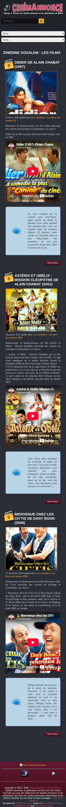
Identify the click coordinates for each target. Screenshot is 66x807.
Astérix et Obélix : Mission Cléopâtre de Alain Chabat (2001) (36, 280)
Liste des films (53, 788)
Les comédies (38, 117)
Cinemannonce (36, 788)
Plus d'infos (52, 263)
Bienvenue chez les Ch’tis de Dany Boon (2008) (35, 518)
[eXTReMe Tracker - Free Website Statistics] (24, 776)
